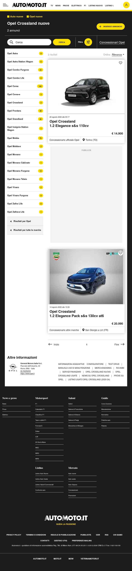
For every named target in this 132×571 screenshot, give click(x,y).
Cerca (62, 42)
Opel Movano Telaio (17, 178)
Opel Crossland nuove (98, 371)
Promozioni (72, 496)
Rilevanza (117, 54)
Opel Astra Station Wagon (20, 61)
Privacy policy (13, 535)
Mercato (73, 468)
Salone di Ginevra (74, 415)
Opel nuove (36, 16)
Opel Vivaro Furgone (17, 195)
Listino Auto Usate (41, 479)
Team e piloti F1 (40, 420)
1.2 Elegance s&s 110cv (69, 123)
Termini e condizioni (36, 535)
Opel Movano (13, 154)
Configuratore (95, 364)
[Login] (126, 5)
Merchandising (103, 367)
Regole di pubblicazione (63, 535)
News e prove (9, 398)
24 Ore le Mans (40, 442)
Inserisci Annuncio (112, 26)
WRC (37, 453)
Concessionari (73, 490)
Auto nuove (16, 16)
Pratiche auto (105, 420)
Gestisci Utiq (60, 540)
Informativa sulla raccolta (14, 569)
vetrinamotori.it (90, 558)
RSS (106, 535)
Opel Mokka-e (14, 146)
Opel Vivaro (13, 187)
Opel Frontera (14, 110)
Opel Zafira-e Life (15, 211)
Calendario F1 (40, 409)
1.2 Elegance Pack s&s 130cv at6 (77, 313)
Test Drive (114, 364)
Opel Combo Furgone (18, 69)
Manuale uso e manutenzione (74, 367)
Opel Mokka (13, 137)
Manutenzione (106, 409)
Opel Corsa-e (13, 94)
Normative (104, 415)
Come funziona (106, 404)
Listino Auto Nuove (41, 473)
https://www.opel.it (27, 373)
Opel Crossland (15, 102)
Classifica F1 (39, 415)
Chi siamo (118, 535)
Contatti (44, 540)
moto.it (57, 558)
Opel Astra (12, 53)
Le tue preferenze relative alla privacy (50, 569)
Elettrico (5, 415)
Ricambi (120, 367)
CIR (36, 437)
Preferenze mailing (82, 540)
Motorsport (41, 398)
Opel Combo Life (15, 77)
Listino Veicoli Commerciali (44, 485)
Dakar (37, 431)
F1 (36, 404)
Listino (39, 468)
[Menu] (5, 5)
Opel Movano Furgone (18, 170)
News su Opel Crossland (96, 375)
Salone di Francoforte (75, 409)
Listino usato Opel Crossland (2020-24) (89, 379)
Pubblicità (85, 535)
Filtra (80, 41)
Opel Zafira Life (15, 203)
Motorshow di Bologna (75, 426)
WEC (37, 448)
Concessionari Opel (112, 42)
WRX (37, 459)
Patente (104, 426)
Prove (4, 409)
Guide (104, 398)
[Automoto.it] (29, 5)
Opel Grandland (15, 118)
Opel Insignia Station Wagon (17, 128)
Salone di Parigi (73, 420)
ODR (98, 535)
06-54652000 (25, 371)
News (4, 404)
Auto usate (72, 479)
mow (71, 558)
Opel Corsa (12, 86)
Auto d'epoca (72, 485)
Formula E (38, 426)
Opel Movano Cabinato (18, 162)
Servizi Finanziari (71, 371)
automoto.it (39, 558)
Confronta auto (40, 490)
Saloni (71, 398)
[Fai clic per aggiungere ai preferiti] (120, 63)
